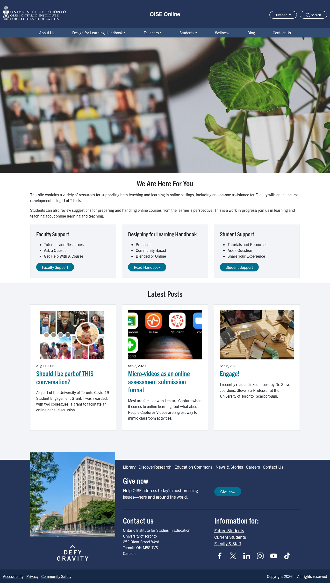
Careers (253, 467)
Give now (227, 491)
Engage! (229, 373)
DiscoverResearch (155, 467)
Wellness (222, 32)
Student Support (239, 267)
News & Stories (229, 467)
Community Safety (56, 576)
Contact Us (282, 32)
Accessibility (13, 576)
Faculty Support (55, 267)
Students (186, 32)
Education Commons (193, 467)
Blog (251, 32)
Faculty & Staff (227, 543)
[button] (313, 15)
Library (129, 467)
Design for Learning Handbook (97, 32)
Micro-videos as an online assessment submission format (159, 381)
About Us (46, 32)
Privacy (32, 576)
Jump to (281, 15)
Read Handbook (147, 267)
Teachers (151, 32)
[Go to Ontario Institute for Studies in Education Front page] (34, 13)
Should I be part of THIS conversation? (64, 377)
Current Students (230, 537)
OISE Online (165, 13)
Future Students (229, 530)
